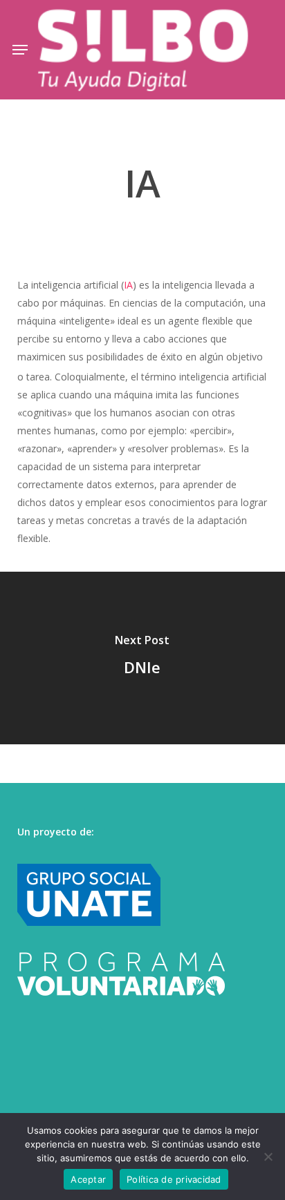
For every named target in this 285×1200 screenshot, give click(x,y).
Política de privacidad (174, 1179)
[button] (20, 50)
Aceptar (88, 1179)
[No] (268, 1156)
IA (128, 284)
